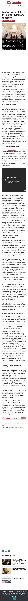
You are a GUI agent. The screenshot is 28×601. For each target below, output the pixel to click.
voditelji (21, 427)
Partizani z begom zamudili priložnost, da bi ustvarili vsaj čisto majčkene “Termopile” (19, 561)
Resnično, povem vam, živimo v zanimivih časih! (19, 569)
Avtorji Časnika (6, 423)
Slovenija (11, 5)
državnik (5, 427)
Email (9, 551)
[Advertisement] (14, 488)
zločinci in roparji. (6, 165)
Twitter (6, 551)
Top (2, 5)
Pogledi (6, 5)
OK (14, 598)
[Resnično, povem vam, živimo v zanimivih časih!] (6, 573)
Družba (20, 5)
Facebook (3, 551)
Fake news (9, 427)
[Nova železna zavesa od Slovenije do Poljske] (6, 582)
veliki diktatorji (12, 150)
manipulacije (16, 427)
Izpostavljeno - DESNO (15, 423)
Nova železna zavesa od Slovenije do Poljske (19, 577)
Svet (16, 5)
